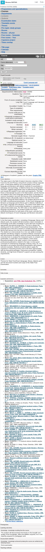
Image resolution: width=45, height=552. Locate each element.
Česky (42, 2)
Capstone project (8, 40)
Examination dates (8, 21)
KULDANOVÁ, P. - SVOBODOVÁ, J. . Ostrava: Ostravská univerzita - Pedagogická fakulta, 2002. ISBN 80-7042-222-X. (24, 387)
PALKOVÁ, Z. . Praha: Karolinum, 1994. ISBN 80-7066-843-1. (24, 372)
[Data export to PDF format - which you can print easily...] (37, 56)
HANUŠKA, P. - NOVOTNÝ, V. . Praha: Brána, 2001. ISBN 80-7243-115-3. (24, 312)
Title (2, 65)
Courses (4, 11)
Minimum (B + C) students (13, 138)
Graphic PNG (37, 175)
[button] (3, 2)
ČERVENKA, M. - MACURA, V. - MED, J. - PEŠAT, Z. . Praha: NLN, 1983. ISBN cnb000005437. (24, 469)
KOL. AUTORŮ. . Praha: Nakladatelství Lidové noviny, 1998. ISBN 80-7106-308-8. (24, 302)
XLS (2, 177)
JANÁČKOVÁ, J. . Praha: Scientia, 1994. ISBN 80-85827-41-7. (23, 317)
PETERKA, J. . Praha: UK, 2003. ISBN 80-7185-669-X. (23, 518)
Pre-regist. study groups (11, 28)
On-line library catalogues (14, 521)
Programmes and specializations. (14, 9)
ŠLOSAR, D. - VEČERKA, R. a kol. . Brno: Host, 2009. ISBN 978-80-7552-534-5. (24, 477)
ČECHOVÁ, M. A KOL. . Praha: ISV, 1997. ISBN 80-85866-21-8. (23, 485)
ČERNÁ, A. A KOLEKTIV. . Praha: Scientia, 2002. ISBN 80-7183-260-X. (23, 427)
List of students (34, 85)
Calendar (5, 49)
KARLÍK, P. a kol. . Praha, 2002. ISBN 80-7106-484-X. (23, 362)
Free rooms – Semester (10, 35)
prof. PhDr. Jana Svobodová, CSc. (25, 281)
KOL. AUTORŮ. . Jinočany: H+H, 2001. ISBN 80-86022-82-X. (23, 293)
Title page (5, 47)
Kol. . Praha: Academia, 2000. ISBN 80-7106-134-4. (24, 452)
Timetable (4, 87)
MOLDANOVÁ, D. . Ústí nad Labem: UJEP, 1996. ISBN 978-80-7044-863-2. (24, 307)
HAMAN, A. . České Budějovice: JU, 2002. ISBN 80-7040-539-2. (22, 320)
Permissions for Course (9, 89)
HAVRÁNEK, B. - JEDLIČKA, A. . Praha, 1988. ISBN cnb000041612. (23, 327)
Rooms (4, 30)
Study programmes (21, 85)
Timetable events (8, 23)
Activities (4, 269)
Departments (6, 13)
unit (2, 59)
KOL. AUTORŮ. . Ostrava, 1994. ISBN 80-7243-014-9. (22, 462)
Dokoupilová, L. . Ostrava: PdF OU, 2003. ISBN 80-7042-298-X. (24, 496)
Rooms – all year (8, 33)
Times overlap (7, 42)
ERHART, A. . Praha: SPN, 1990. (26, 516)
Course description (7, 85)
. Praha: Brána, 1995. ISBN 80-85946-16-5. (23, 465)
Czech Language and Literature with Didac (30, 83)
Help (3, 52)
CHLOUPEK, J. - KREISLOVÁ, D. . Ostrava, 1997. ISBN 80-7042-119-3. (22, 482)
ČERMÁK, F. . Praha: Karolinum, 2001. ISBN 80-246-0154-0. (24, 380)
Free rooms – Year (8, 37)
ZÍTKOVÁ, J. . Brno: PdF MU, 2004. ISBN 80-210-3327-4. (24, 399)
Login (36, 2)
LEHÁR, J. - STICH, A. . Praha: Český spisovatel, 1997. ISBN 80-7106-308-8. (22, 290)
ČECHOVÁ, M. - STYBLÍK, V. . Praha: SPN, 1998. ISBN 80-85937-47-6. (24, 343)
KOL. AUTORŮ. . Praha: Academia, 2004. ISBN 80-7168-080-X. (24, 473)
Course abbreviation (7, 62)
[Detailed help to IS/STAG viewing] (43, 56)
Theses (4, 25)
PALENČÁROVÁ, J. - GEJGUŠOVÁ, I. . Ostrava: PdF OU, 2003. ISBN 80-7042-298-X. (23, 501)
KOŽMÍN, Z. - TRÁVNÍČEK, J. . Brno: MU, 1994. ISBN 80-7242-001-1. (24, 431)
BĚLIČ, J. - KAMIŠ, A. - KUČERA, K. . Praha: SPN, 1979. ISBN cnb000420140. (24, 413)
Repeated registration (15, 131)
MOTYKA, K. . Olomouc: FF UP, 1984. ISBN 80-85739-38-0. (24, 395)
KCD (24, 92)
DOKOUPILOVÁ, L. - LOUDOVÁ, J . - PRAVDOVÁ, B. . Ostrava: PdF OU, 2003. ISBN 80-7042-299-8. (24, 506)
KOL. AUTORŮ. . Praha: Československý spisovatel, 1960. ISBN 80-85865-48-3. (23, 351)
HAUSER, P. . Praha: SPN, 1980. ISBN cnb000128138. (23, 435)
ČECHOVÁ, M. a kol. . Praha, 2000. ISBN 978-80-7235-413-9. (23, 337)
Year (2, 68)
